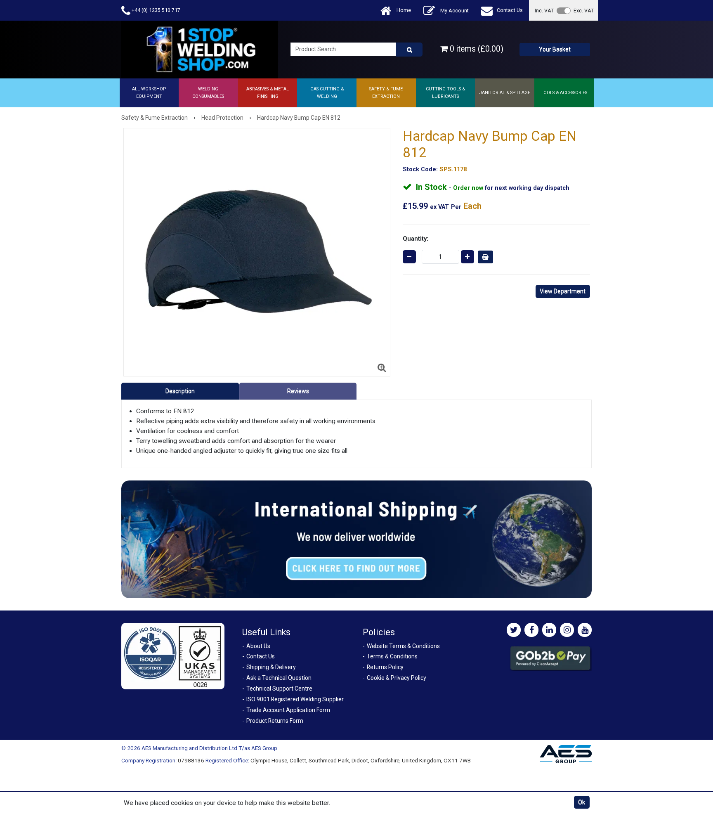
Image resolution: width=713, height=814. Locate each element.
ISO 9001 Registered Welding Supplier (295, 699)
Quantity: (415, 238)
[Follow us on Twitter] (514, 630)
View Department (563, 291)
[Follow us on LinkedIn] (549, 630)
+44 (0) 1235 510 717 (155, 10)
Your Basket (555, 49)
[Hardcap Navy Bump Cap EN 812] (257, 252)
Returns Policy (385, 667)
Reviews (298, 391)
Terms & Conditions (392, 656)
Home (403, 10)
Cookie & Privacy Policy (396, 677)
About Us (258, 646)
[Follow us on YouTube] (585, 630)
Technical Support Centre (279, 688)
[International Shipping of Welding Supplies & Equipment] (356, 539)
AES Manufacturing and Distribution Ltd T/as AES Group (209, 748)
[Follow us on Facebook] (531, 630)
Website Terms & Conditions (403, 646)
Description (180, 391)
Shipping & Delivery (271, 667)
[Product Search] (409, 50)
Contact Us (510, 10)
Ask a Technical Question (279, 677)
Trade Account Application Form (288, 710)
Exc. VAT (584, 10)
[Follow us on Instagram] (567, 630)
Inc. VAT (544, 10)
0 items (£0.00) (475, 49)
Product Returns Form (274, 720)
